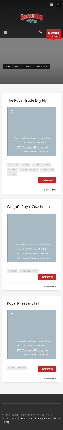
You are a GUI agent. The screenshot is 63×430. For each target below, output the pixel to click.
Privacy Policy (43, 418)
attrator (14, 165)
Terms (56, 418)
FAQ (6, 422)
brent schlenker (42, 165)
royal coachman (30, 169)
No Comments (50, 190)
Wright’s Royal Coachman (28, 206)
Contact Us (26, 418)
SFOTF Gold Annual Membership (31, 142)
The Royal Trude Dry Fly (27, 100)
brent (26, 165)
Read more (47, 180)
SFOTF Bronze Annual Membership (32, 151)
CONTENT (53, 34)
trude (13, 174)
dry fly (14, 169)
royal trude (48, 169)
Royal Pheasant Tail (23, 303)
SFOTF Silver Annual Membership (32, 147)
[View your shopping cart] (41, 33)
